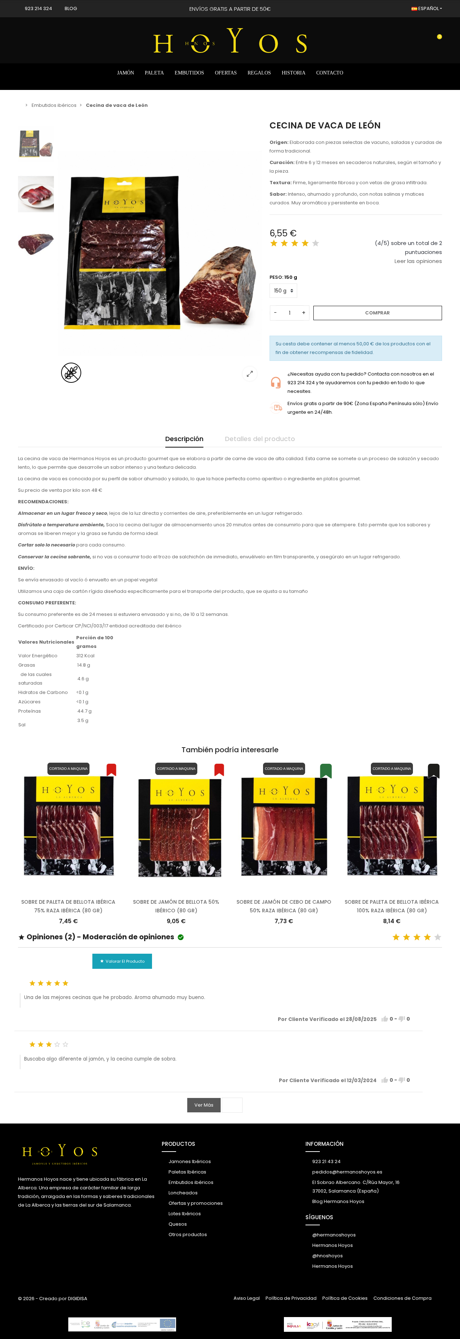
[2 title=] (406, 937)
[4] (305, 243)
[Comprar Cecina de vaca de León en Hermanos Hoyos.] (160, 253)
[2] (284, 243)
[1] (274, 243)
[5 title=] (437, 937)
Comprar (377, 312)
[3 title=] (417, 937)
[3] (294, 243)
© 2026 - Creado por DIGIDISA (52, 1298)
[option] (160, 253)
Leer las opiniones (418, 261)
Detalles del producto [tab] (260, 438)
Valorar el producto (122, 961)
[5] (315, 243)
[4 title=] (427, 937)
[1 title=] (396, 937)
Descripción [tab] (184, 438)
